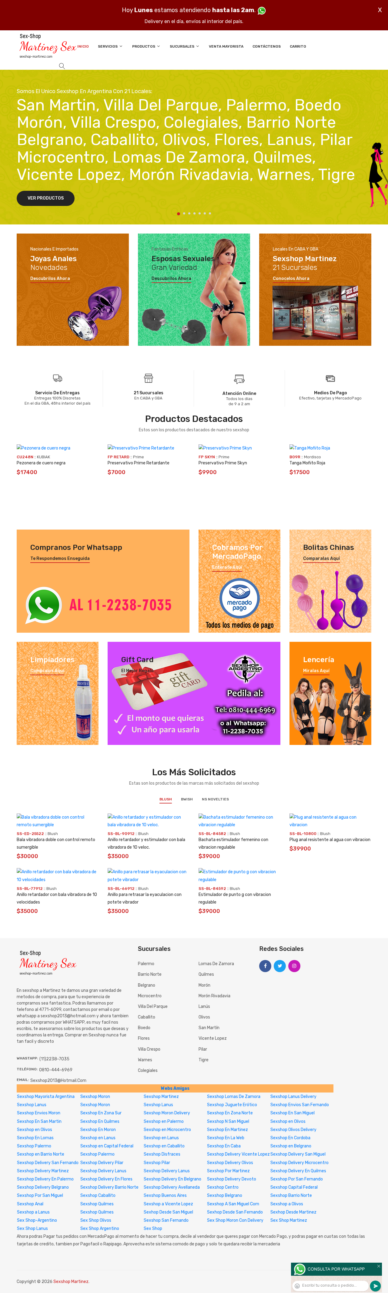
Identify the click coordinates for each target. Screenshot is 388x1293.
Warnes (145, 1059)
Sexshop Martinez (161, 1096)
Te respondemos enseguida (60, 559)
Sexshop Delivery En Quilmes (298, 1170)
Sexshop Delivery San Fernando (48, 1162)
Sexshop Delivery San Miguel (298, 1154)
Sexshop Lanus (31, 1104)
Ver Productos (46, 198)
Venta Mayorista (226, 46)
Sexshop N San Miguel (228, 1121)
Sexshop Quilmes (97, 1204)
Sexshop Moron (95, 1096)
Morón (204, 985)
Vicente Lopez (213, 1038)
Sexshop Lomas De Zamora (233, 1096)
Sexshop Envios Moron (38, 1113)
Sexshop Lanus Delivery (293, 1096)
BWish (187, 799)
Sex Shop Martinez (288, 1220)
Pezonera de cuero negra (41, 463)
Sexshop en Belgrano (290, 1146)
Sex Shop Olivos (95, 1220)
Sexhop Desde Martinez (293, 1212)
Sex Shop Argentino (99, 1228)
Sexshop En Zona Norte (230, 1113)
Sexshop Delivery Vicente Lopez (238, 1154)
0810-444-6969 (55, 1069)
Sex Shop (153, 1228)
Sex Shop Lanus (32, 1228)
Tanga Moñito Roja (307, 463)
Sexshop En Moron (98, 1129)
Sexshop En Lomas (35, 1137)
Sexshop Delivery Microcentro (299, 1162)
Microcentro (150, 995)
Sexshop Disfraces (162, 1154)
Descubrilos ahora (50, 279)
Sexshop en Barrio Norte (40, 1154)
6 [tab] (205, 213)
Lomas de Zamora (216, 963)
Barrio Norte (150, 974)
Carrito (298, 46)
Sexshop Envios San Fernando (299, 1104)
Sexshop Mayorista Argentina (46, 1096)
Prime (138, 457)
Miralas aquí (316, 671)
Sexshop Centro (223, 1187)
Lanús (204, 1006)
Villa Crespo (149, 1049)
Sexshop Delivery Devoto (231, 1179)
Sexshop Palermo (34, 1146)
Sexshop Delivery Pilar (101, 1162)
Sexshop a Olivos (286, 1204)
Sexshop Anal (30, 1204)
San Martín (209, 1027)
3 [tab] (189, 213)
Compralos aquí (47, 671)
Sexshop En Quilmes (99, 1121)
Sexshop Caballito (97, 1195)
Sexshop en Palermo (164, 1121)
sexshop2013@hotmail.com (58, 1080)
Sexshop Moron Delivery (167, 1113)
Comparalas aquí (321, 559)
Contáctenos (267, 46)
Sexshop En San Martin (39, 1121)
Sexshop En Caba (224, 1146)
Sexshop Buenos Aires (165, 1195)
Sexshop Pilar (157, 1162)
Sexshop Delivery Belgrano (43, 1187)
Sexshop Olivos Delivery (293, 1129)
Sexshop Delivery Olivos (230, 1162)
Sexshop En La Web (225, 1137)
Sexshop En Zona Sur (101, 1113)
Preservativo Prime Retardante (138, 463)
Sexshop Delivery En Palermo (45, 1179)
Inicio (83, 46)
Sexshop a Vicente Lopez (168, 1204)
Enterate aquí (227, 567)
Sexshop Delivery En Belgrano (172, 1179)
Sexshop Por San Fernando (296, 1179)
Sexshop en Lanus (97, 1137)
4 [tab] (194, 213)
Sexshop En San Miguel (292, 1113)
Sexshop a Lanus (33, 1212)
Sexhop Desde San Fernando (235, 1212)
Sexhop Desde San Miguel (168, 1212)
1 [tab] (178, 213)
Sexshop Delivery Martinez (43, 1170)
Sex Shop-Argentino (37, 1220)
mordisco (312, 457)
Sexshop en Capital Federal (106, 1146)
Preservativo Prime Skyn (223, 463)
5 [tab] (200, 213)
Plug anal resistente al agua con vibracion (329, 839)
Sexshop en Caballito (164, 1146)
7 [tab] (210, 213)
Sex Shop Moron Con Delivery (235, 1220)
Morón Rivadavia (214, 995)
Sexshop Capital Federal (294, 1187)
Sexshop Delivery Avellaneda (172, 1187)
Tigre (204, 1059)
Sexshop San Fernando (166, 1220)
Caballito (146, 1017)
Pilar (203, 1049)
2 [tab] (184, 213)
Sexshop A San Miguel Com (233, 1204)
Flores (144, 1038)
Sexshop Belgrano (224, 1195)
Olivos (204, 1017)
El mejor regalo (137, 671)
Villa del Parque (153, 1006)
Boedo (144, 1027)
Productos (144, 46)
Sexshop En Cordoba (290, 1137)
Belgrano (146, 985)
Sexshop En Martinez (227, 1129)
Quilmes (206, 974)
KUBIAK (43, 457)
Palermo (146, 963)
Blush (165, 799)
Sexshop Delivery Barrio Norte (109, 1187)
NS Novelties (215, 799)
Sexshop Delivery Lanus (103, 1170)
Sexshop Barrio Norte (291, 1195)
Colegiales (148, 1070)
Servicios (108, 46)
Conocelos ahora (291, 279)
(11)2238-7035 (54, 1059)
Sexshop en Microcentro (167, 1129)
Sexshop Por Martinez (228, 1170)
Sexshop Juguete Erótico (232, 1104)
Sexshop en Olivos (288, 1121)
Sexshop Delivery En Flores (106, 1179)
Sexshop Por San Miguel (40, 1195)
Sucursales (182, 46)
